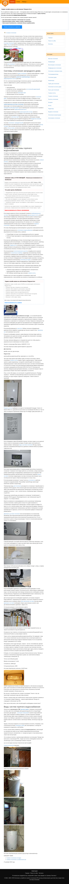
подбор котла (13, 245)
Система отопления (9, 43)
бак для (9, 44)
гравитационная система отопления (13, 104)
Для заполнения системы (27, 601)
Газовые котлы (52, 93)
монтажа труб (15, 117)
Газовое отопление (11, 32)
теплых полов (11, 128)
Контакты (50, 44)
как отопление (11, 64)
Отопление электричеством (55, 71)
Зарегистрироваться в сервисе (13, 302)
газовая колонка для (9, 745)
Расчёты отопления (53, 99)
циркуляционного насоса (10, 78)
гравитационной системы (26, 111)
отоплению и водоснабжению (24, 230)
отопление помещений (23, 712)
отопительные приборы (17, 252)
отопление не (32, 480)
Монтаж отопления (53, 58)
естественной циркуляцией (33, 89)
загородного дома (19, 725)
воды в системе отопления (26, 444)
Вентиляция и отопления (54, 64)
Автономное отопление (54, 118)
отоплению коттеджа (25, 259)
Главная (12, 1)
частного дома (25, 709)
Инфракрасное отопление (54, 68)
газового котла (31, 273)
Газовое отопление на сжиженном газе (16, 859)
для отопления (17, 486)
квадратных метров (36, 118)
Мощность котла (8, 408)
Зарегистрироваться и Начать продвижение (17, 210)
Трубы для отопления (53, 83)
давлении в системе (9, 603)
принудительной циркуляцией (11, 107)
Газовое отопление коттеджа (14, 857)
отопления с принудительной (15, 122)
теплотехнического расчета (20, 251)
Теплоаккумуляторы (53, 74)
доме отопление (22, 73)
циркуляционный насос (20, 109)
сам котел (19, 328)
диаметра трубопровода (23, 76)
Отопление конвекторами (54, 115)
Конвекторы (51, 80)
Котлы (49, 105)
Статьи (18, 1)
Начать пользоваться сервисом (12, 27)
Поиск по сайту (52, 40)
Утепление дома (52, 77)
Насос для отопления (53, 89)
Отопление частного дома (54, 86)
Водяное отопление (53, 111)
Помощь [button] (24, 1)
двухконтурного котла (33, 215)
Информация (51, 61)
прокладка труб (22, 92)
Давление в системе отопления (12, 513)
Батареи (50, 102)
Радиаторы (51, 108)
